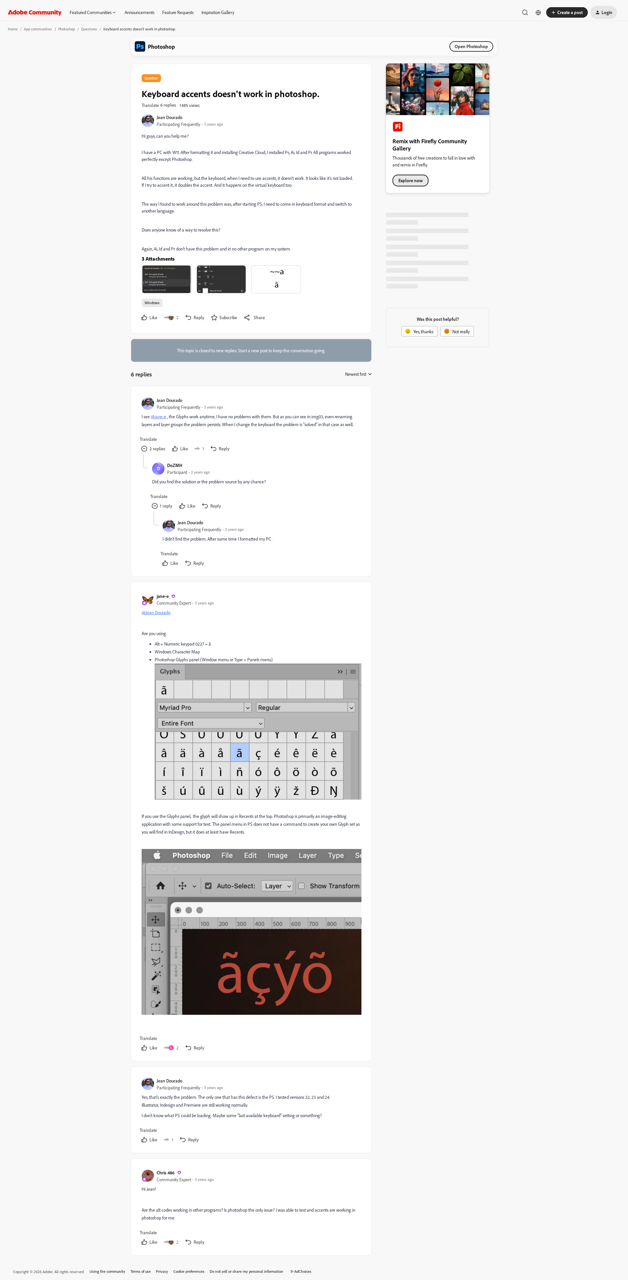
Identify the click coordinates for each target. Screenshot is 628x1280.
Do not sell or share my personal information (246, 1271)
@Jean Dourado (156, 612)
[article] (250, 425)
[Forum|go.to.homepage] (35, 12)
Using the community (107, 1271)
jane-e (163, 596)
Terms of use (141, 1271)
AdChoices (302, 1271)
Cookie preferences (188, 1271)
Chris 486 (166, 1172)
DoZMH (174, 465)
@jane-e (158, 416)
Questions (89, 28)
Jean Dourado (169, 117)
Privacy (162, 1271)
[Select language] (538, 12)
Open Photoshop (471, 46)
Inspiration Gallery (217, 12)
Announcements (139, 12)
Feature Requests (178, 12)
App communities (38, 28)
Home (13, 28)
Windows (152, 302)
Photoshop (66, 28)
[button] (567, 12)
